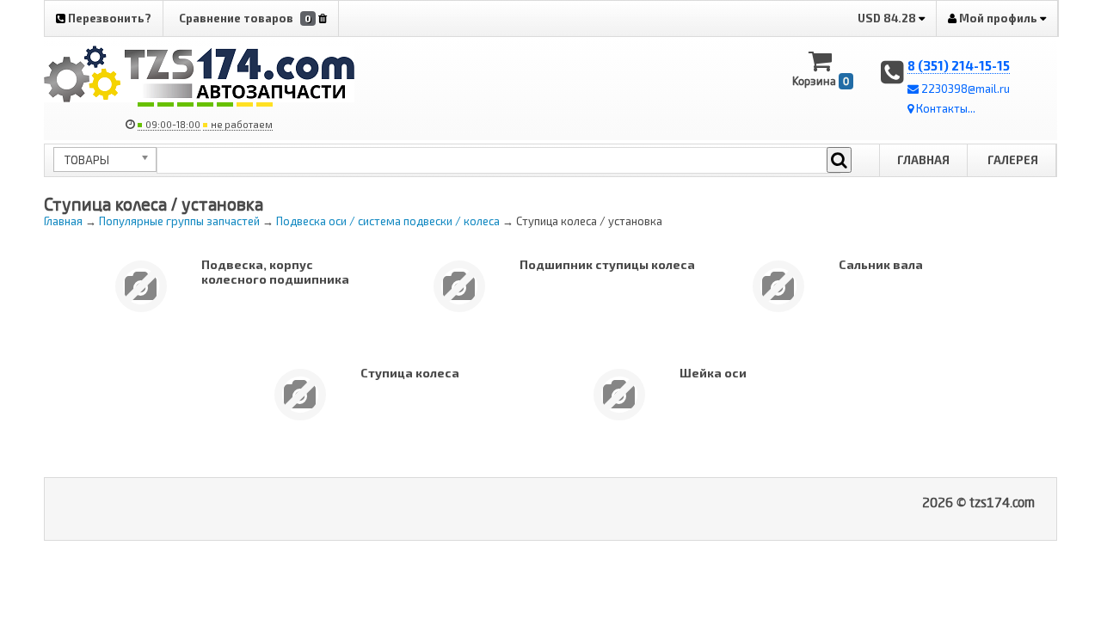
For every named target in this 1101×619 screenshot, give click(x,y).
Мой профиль (998, 18)
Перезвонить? (108, 18)
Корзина (820, 81)
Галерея (1012, 160)
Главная (923, 160)
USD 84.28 (888, 18)
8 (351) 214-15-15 (958, 65)
